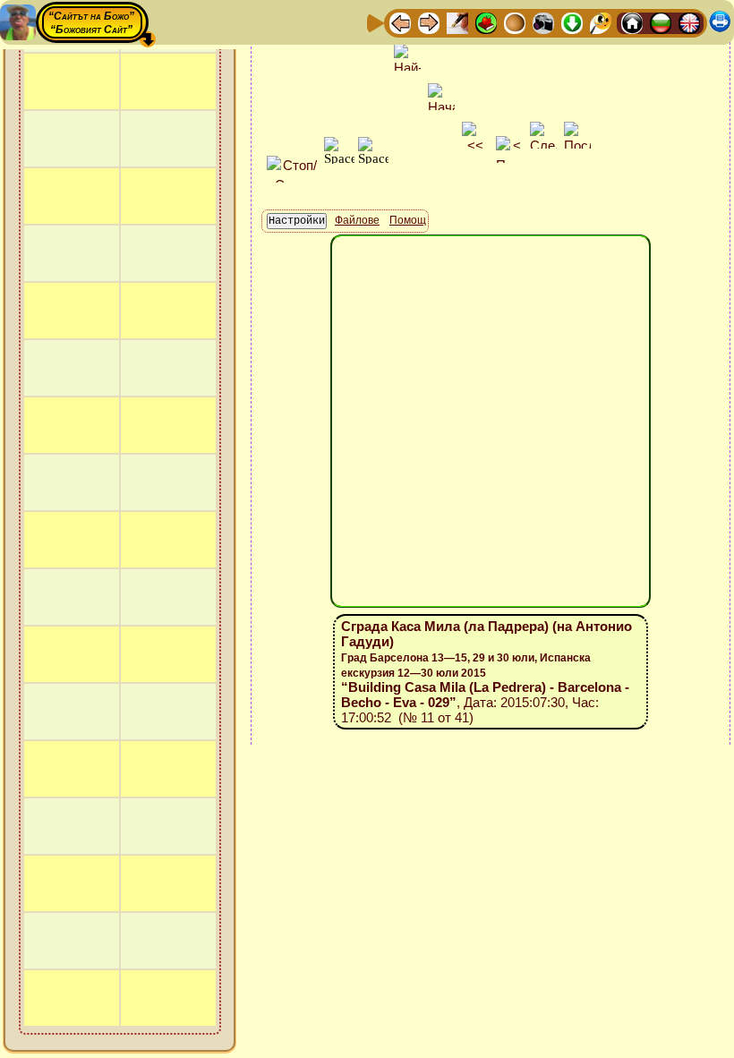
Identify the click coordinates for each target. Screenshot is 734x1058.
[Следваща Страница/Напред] (429, 22)
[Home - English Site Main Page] (689, 22)
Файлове (357, 220)
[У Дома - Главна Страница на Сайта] (632, 22)
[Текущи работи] (514, 22)
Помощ (407, 220)
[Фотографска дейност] (543, 22)
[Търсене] (600, 22)
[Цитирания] (486, 22)
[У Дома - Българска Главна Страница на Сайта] (660, 22)
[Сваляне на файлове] (572, 22)
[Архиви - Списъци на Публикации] (457, 22)
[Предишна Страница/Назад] (400, 22)
